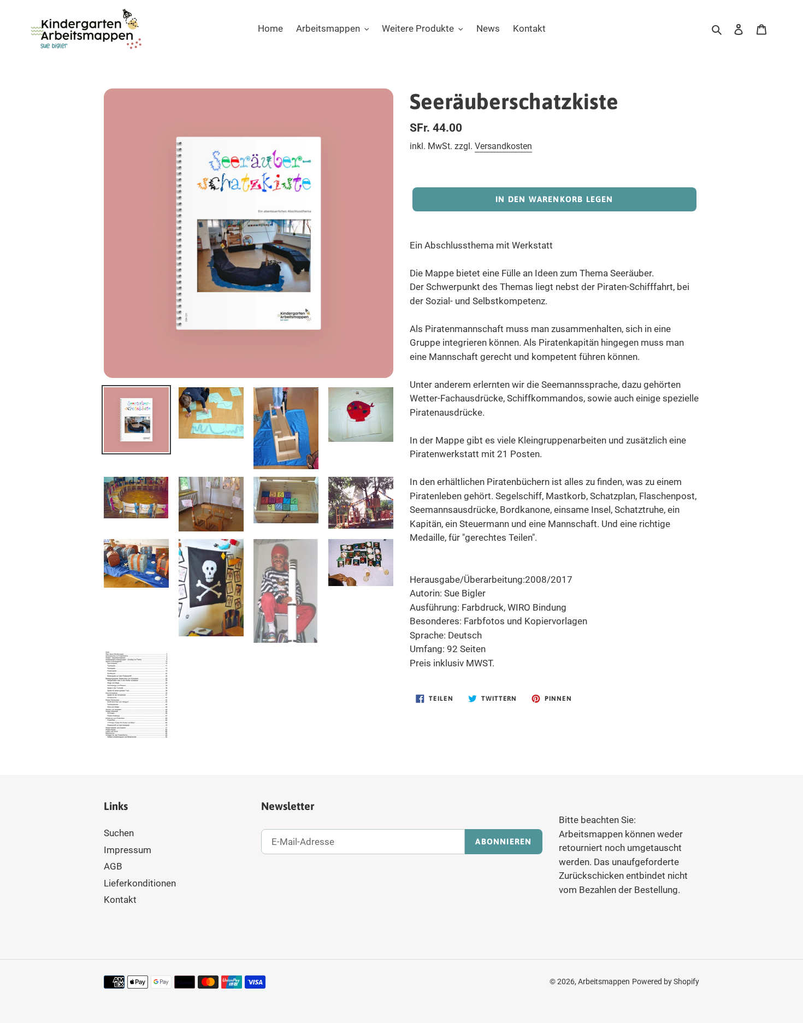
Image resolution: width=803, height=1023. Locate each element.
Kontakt (120, 899)
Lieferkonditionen (140, 883)
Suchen (119, 832)
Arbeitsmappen (604, 981)
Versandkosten (503, 146)
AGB (113, 866)
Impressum (127, 849)
